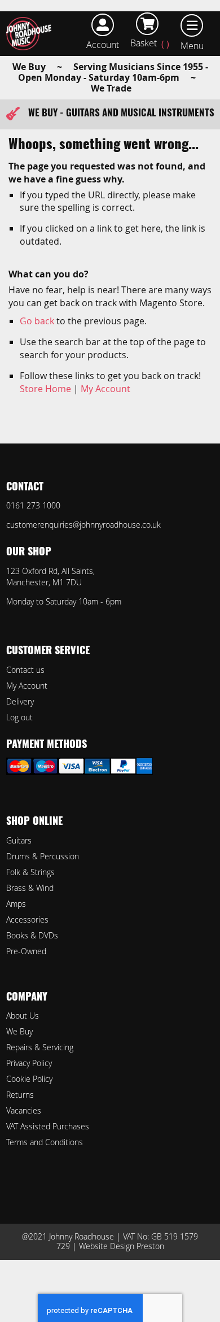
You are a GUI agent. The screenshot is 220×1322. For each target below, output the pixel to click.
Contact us (25, 669)
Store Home (45, 388)
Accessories (27, 919)
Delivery (20, 701)
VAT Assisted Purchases (47, 1126)
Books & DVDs (32, 935)
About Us (22, 1015)
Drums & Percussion (42, 856)
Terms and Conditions (44, 1142)
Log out (19, 717)
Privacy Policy (29, 1063)
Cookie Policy (29, 1078)
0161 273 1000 (33, 505)
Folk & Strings (30, 872)
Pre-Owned (26, 951)
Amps (16, 903)
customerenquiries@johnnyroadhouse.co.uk (83, 524)
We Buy (19, 1031)
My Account (105, 388)
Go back (37, 321)
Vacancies (23, 1110)
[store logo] (31, 33)
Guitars (19, 840)
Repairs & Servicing (39, 1047)
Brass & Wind (30, 887)
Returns (20, 1094)
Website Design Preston (121, 1246)
